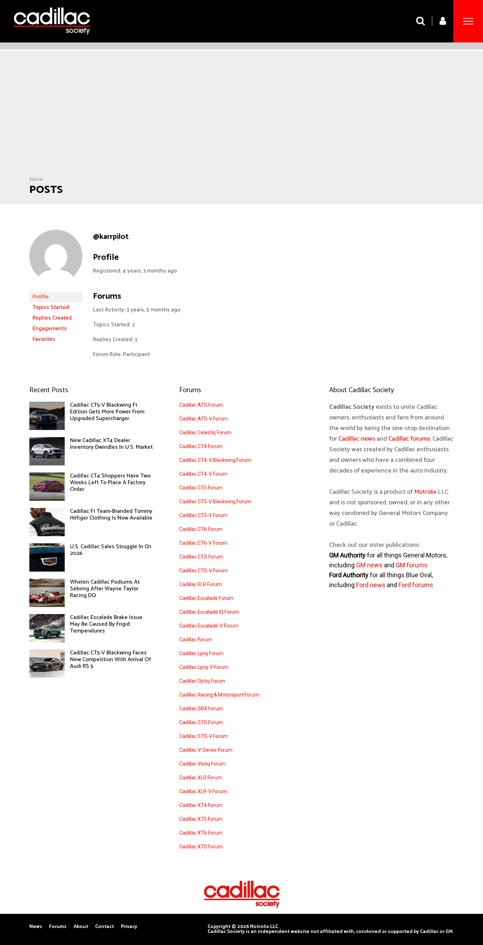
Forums (57, 926)
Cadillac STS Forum (201, 722)
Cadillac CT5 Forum (200, 488)
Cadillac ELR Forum (200, 584)
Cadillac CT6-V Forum (203, 543)
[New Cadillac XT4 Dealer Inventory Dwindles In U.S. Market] (47, 463)
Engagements (50, 328)
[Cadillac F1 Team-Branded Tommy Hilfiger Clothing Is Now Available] (47, 534)
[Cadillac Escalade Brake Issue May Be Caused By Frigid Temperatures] (47, 640)
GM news (369, 565)
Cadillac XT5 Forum (200, 819)
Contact (104, 926)
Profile (41, 297)
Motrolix (425, 492)
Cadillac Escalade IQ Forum (209, 612)
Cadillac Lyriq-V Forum (203, 667)
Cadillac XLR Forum (200, 777)
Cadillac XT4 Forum (200, 805)
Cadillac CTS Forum (201, 557)
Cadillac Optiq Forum (202, 681)
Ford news (370, 585)
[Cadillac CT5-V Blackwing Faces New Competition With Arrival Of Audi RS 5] (47, 676)
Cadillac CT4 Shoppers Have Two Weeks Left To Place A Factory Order (110, 482)
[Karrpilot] (55, 288)
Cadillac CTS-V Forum (203, 570)
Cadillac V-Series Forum (205, 750)
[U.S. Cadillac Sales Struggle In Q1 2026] (47, 570)
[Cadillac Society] (52, 39)
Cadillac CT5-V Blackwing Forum (215, 501)
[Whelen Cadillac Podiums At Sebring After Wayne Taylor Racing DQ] (47, 605)
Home (36, 180)
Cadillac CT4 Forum (200, 446)
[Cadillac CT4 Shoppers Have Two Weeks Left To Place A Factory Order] (47, 499)
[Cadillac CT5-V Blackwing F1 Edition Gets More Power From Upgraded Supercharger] (47, 428)
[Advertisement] (241, 123)
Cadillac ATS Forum (201, 405)
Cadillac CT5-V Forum (203, 515)
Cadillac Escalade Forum (206, 598)
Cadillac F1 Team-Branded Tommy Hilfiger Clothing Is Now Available (111, 514)
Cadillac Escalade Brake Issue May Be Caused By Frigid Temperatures (106, 624)
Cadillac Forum (195, 639)
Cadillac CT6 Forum (200, 529)
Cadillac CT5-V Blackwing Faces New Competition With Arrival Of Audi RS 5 (110, 659)
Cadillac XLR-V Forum (203, 791)
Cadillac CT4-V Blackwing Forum (215, 460)
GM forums (411, 565)
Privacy (129, 926)
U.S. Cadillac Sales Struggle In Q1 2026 (110, 550)
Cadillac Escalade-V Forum (208, 626)
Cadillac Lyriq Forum (201, 653)
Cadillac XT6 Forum (200, 833)
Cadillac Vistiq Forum (202, 764)
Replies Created (52, 318)
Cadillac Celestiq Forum (205, 432)
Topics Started (51, 307)
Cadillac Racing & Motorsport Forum (219, 695)
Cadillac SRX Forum (201, 708)
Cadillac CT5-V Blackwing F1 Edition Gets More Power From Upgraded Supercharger (107, 411)
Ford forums (415, 585)
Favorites (44, 339)
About (81, 926)
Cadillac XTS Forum (201, 846)
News (35, 926)
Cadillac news (356, 439)
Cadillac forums (409, 439)
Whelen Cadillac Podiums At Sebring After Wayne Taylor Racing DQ (105, 588)
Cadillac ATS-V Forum (203, 419)
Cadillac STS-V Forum (203, 736)
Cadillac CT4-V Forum (203, 474)
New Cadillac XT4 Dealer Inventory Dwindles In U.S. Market (111, 444)
